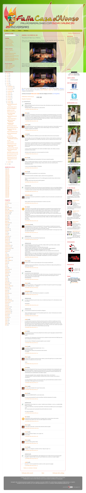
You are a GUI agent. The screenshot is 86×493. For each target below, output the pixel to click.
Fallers (6, 258)
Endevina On (7, 246)
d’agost (9, 93)
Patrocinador (7, 299)
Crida (6, 234)
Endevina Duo (8, 245)
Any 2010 (7, 174)
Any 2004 (7, 181)
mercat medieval (8, 285)
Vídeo (6, 322)
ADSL (6, 206)
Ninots (6, 291)
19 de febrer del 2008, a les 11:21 (31, 327)
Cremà (6, 233)
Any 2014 (7, 169)
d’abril (8, 99)
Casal (6, 227)
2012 (7, 78)
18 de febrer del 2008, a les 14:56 (31, 239)
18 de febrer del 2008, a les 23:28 (31, 315)
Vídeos (19, 30)
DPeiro (26, 124)
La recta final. (10, 136)
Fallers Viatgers (8, 260)
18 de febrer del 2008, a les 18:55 (31, 287)
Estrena (6, 251)
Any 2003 (7, 182)
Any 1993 (7, 194)
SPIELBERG (27, 195)
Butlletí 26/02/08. (11, 110)
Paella (6, 297)
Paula (26, 171)
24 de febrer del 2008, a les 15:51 (31, 458)
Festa (6, 261)
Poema (6, 303)
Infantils (6, 275)
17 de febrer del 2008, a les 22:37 (31, 153)
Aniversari (7, 213)
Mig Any (6, 287)
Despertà (7, 239)
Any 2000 (7, 186)
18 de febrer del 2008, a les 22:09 (31, 305)
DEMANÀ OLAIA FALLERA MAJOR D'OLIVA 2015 (10, 54)
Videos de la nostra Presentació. (11, 121)
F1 (5, 252)
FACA (6, 254)
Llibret (6, 279)
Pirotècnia (7, 302)
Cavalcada (7, 228)
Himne (6, 273)
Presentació (28, 99)
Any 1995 (7, 192)
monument (7, 288)
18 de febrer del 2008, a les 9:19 (31, 168)
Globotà (6, 270)
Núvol (6, 294)
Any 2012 (7, 172)
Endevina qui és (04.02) (12, 157)
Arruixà (6, 216)
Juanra (6, 278)
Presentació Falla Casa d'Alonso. (11, 130)
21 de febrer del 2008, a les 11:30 (31, 443)
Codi (6, 231)
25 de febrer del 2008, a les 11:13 (31, 465)
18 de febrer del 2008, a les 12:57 (31, 203)
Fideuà (6, 263)
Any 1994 (7, 193)
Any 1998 (7, 188)
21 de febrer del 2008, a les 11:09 (31, 436)
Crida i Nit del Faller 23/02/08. (11, 114)
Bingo (6, 221)
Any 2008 (7, 177)
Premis (6, 305)
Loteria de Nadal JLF (9, 50)
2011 (7, 80)
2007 (7, 164)
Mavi (26, 207)
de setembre (10, 91)
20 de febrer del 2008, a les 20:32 (31, 421)
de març (9, 101)
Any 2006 (7, 179)
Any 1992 (7, 195)
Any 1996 (7, 191)
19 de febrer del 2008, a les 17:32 (31, 353)
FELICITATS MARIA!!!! (12, 108)
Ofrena (6, 296)
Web (6, 325)
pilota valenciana (8, 300)
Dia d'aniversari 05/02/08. (12, 154)
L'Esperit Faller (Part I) (11, 118)
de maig (9, 97)
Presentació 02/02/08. (12, 155)
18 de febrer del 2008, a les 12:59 (31, 220)
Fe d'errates (7, 52)
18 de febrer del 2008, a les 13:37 (31, 232)
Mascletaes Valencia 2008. (12, 152)
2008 (7, 85)
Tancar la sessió (8, 43)
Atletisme (7, 219)
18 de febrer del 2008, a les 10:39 (31, 182)
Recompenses (8, 313)
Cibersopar (7, 230)
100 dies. (9, 140)
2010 (7, 81)
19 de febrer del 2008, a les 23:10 (31, 382)
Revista (6, 315)
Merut (26, 157)
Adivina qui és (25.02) (11, 111)
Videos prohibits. (10, 142)
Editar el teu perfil (9, 44)
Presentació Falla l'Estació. (12, 148)
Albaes (6, 209)
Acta (6, 204)
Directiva (26, 30)
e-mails (6, 243)
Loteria (6, 281)
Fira (6, 264)
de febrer (9, 102)
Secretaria (7, 317)
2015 (7, 73)
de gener (9, 161)
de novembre (10, 88)
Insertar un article (9, 41)
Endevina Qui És (8, 248)
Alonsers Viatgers (8, 210)
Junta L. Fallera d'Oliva (10, 65)
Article (6, 218)
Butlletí (6, 224)
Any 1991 (7, 197)
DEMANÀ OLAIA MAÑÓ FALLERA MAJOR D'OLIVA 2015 (12, 57)
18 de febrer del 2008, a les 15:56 (31, 267)
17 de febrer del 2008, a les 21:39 (31, 130)
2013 (7, 76)
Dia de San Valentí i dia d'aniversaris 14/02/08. (12, 138)
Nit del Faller (7, 293)
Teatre (6, 320)
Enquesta (7, 249)
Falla (6, 255)
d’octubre (9, 89)
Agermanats (7, 207)
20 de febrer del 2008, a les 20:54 (31, 428)
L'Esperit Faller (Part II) (12, 107)
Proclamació (7, 310)
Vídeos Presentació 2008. (12, 131)
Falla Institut (8, 68)
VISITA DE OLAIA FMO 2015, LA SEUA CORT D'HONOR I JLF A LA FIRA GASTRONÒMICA (11, 59)
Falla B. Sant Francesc (10, 66)
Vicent (26, 346)
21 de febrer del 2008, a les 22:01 (31, 450)
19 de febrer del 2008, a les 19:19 (31, 363)
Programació (7, 311)
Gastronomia (7, 269)
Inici (7, 30)
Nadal (6, 290)
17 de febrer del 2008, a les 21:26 (31, 109)
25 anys (6, 201)
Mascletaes (7, 282)
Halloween (7, 272)
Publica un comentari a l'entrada (30, 468)
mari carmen (27, 224)
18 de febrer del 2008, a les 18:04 (31, 279)
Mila (26, 113)
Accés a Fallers (8, 39)
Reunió (6, 314)
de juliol (9, 94)
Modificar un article (9, 42)
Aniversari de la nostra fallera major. (11, 146)
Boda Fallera (7, 222)
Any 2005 (7, 180)
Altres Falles (7, 212)
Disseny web (7, 242)
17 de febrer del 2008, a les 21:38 (31, 121)
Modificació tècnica (9, 45)
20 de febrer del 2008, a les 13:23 (31, 413)
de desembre (10, 86)
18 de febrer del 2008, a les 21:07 (31, 294)
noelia (26, 319)
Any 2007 (7, 178)
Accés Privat (7, 203)
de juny (9, 96)
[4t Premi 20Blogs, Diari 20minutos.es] (74, 282)
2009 (7, 83)
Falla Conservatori (9, 67)
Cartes (6, 225)
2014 (7, 75)
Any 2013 (7, 171)
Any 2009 (7, 175)
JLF (5, 276)
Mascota (7, 284)
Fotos (13, 30)
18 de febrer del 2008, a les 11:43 (31, 191)
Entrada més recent (27, 473)
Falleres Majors (8, 257)
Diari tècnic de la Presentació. (10, 124)
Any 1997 (7, 190)
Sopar (6, 318)
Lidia (29, 96)
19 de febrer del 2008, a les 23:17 (31, 389)
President (7, 308)
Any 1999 (7, 187)
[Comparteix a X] (39, 97)
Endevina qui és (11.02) (11, 143)
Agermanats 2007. (76, 231)
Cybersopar (7, 236)
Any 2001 (7, 185)
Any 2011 (7, 173)
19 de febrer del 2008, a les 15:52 (31, 342)
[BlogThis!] (38, 97)
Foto (6, 266)
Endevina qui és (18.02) (12, 125)
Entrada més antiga (58, 473)
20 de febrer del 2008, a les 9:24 (31, 398)
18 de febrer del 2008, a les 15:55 (31, 257)
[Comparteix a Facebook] (41, 97)
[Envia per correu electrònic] (37, 97)
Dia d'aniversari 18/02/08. (12, 127)
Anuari (6, 215)
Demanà (7, 237)
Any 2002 (7, 184)
